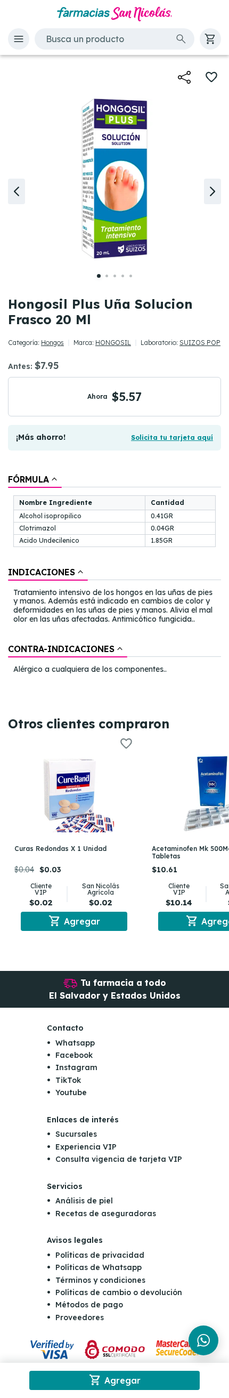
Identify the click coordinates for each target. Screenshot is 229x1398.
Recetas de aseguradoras (105, 1213)
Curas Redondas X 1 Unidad (60, 849)
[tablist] (114, 575)
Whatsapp (75, 1043)
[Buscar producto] (181, 39)
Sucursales (76, 1134)
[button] (18, 39)
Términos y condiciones (100, 1280)
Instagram (76, 1067)
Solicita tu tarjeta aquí (172, 437)
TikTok (68, 1080)
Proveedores (79, 1317)
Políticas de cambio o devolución (118, 1292)
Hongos (52, 343)
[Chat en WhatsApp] (203, 1340)
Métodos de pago (89, 1304)
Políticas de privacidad (99, 1255)
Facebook (74, 1055)
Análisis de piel (84, 1201)
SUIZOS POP (199, 343)
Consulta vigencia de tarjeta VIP (118, 1159)
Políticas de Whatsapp (98, 1267)
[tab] (35, 479)
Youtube (71, 1092)
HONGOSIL (113, 343)
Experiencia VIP (86, 1147)
